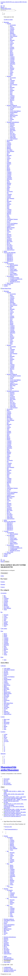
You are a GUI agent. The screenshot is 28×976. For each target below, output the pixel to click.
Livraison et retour (14, 277)
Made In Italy (7, 685)
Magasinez (6, 22)
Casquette (12, 80)
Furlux (11, 109)
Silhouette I (9, 255)
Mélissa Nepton (14, 115)
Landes (5, 681)
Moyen (5, 737)
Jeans (11, 44)
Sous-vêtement (13, 36)
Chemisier (12, 62)
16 (4, 751)
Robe (11, 73)
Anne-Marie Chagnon (15, 106)
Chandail (12, 59)
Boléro (11, 55)
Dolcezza (12, 125)
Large (5, 738)
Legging (12, 47)
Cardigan (12, 58)
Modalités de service (15, 281)
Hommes (3, 584)
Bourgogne (6, 723)
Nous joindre (10, 283)
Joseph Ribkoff (13, 112)
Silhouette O (10, 261)
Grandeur (3, 731)
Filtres (2, 787)
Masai (5, 686)
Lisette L (12, 113)
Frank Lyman (13, 269)
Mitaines (12, 33)
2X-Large (6, 741)
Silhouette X (10, 258)
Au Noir (12, 108)
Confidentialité (13, 280)
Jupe (11, 45)
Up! (11, 120)
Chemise (12, 61)
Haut (11, 51)
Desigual (12, 123)
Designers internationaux (13, 122)
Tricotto (12, 119)
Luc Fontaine (13, 273)
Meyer (11, 131)
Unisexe (3, 587)
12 (4, 748)
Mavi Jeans (12, 130)
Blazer (11, 52)
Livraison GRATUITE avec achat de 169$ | (11, 2)
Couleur (3, 716)
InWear (12, 126)
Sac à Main (12, 34)
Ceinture (12, 27)
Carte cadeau (4, 628)
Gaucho (12, 43)
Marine (5, 726)
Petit (5, 735)
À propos (6, 262)
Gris (5, 725)
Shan (11, 118)
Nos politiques (10, 276)
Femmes (3, 581)
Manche (12, 32)
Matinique (12, 129)
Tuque (11, 37)
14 (4, 749)
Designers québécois (12, 105)
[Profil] (4, 13)
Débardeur (12, 63)
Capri (11, 41)
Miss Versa (12, 116)
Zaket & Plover (14, 138)
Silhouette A (10, 256)
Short (11, 50)
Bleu (5, 720)
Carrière (6, 285)
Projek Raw (7, 700)
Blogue (2, 7)
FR (1, 6)
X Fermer (7, 561)
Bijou (11, 26)
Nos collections (10, 266)
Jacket (11, 66)
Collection (3, 665)
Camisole (12, 57)
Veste (11, 70)
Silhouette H (10, 259)
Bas (11, 38)
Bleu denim (6, 722)
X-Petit (5, 734)
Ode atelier (6, 696)
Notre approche (7, 957)
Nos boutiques (10, 263)
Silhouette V (10, 254)
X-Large (6, 740)
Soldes (5, 251)
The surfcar (13, 134)
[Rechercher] (6, 7)
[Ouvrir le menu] (4, 7)
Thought (6, 705)
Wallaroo (6, 711)
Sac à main (6, 606)
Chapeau (12, 29)
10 (4, 746)
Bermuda (12, 40)
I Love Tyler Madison (15, 111)
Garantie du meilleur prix (16, 279)
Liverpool (12, 127)
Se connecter (7, 960)
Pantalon (12, 48)
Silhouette (3, 753)
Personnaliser (4, 573)
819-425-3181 (8, 826)
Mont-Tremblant (14, 265)
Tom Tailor (12, 136)
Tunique (12, 69)
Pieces (5, 699)
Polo (11, 101)
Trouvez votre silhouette (10, 252)
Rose (5, 729)
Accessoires (13, 25)
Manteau (12, 68)
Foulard (12, 30)
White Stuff (13, 137)
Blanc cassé (6, 719)
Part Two (12, 133)
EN (4, 6)
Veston (11, 72)
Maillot (5, 623)
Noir (5, 727)
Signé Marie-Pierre (8, 703)
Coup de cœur (7, 284)
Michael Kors (7, 692)
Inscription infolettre (9, 959)
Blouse (11, 54)
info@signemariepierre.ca (11, 829)
